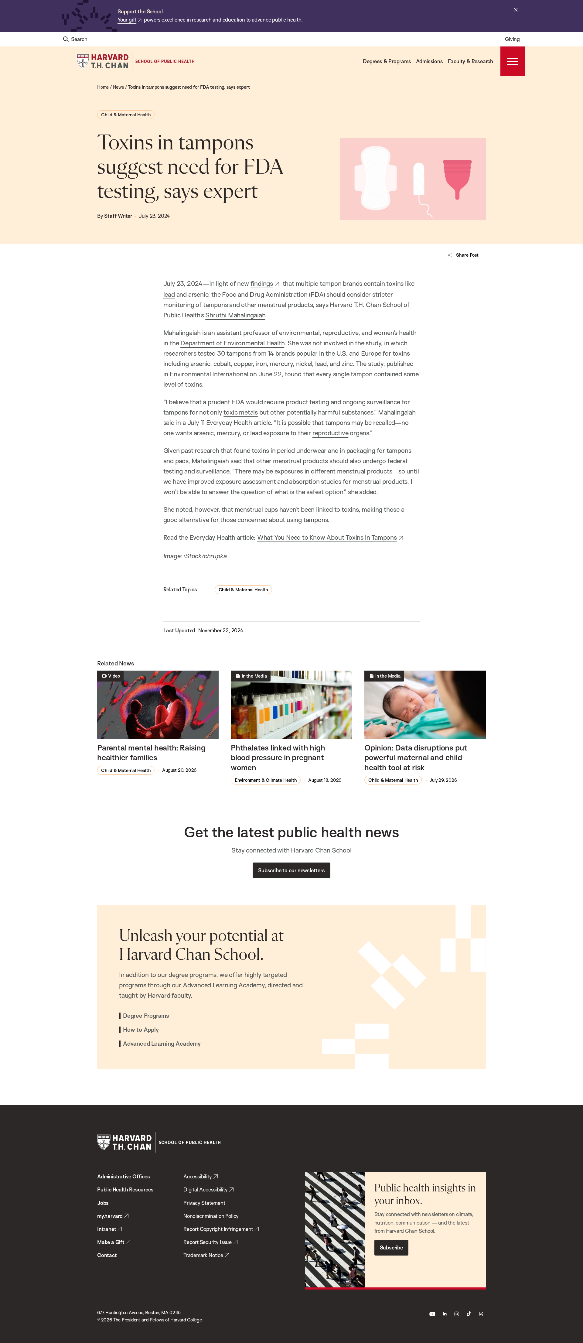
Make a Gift (110, 1242)
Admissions (429, 61)
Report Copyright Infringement (218, 1229)
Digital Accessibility (205, 1189)
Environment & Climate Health (266, 780)
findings (262, 283)
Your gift (127, 19)
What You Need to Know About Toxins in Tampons (327, 537)
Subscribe (391, 1247)
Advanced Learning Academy (162, 1044)
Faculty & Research (470, 61)
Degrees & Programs (387, 61)
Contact (107, 1255)
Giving (512, 39)
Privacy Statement (204, 1203)
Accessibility (197, 1176)
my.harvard (110, 1216)
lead (169, 294)
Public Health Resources (125, 1189)
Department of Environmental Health (232, 343)
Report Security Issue (207, 1242)
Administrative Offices (123, 1176)
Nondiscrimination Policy (211, 1216)
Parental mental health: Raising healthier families (151, 752)
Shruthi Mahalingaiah (235, 315)
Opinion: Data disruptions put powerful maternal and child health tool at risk (415, 757)
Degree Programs (146, 1016)
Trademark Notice (203, 1255)
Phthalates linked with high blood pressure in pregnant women (278, 757)
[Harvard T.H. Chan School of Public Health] (158, 1142)
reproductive (330, 433)
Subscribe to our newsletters (291, 870)
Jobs (103, 1203)
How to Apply (141, 1030)
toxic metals (240, 412)
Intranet (106, 1229)
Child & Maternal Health (126, 115)
